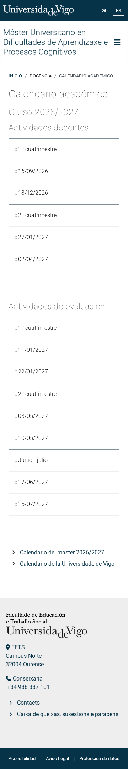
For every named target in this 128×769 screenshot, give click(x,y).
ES (118, 10)
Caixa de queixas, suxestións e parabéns (67, 714)
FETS (18, 647)
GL (104, 10)
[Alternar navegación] (117, 42)
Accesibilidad (22, 758)
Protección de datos (99, 758)
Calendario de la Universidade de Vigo (67, 563)
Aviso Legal (57, 758)
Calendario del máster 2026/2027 (62, 552)
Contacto (28, 702)
